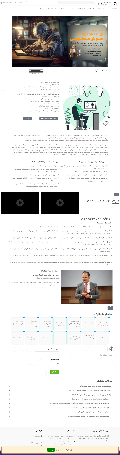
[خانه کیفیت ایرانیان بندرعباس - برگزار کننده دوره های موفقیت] (108, 2)
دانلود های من (81, 9)
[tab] (60, 386)
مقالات (62, 9)
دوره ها (92, 9)
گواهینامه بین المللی (51, 9)
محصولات (101, 9)
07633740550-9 (68, 442)
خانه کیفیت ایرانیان (113, 9)
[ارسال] (59, 2)
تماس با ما (39, 9)
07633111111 (60, 442)
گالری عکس (70, 9)
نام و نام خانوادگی (52, 349)
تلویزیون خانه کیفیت (35, 443)
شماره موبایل (54, 359)
